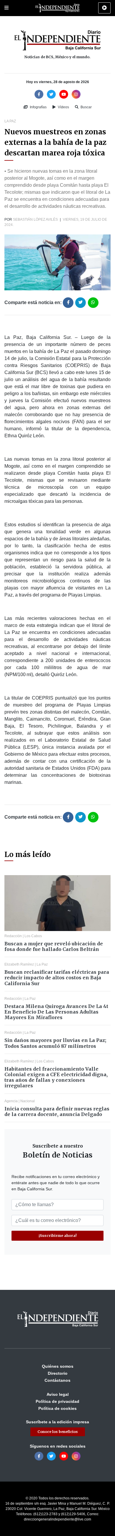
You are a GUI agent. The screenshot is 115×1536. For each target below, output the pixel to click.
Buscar (86, 107)
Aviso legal (58, 1394)
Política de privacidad (57, 1401)
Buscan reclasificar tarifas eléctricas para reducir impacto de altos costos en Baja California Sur (56, 977)
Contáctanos (57, 1380)
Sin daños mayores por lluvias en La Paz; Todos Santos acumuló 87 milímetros (55, 1043)
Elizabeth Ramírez (19, 964)
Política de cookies (57, 1408)
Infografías (38, 107)
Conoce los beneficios (57, 1431)
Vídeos (63, 107)
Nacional (27, 1101)
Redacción (13, 936)
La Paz (10, 121)
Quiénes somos (57, 1366)
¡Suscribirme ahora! (58, 1235)
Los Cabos (33, 936)
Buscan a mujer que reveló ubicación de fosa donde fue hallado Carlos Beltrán (53, 946)
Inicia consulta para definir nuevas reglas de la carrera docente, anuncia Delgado (56, 1111)
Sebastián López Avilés (35, 219)
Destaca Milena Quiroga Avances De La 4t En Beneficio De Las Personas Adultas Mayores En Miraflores (56, 1011)
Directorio (58, 1373)
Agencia (11, 1101)
